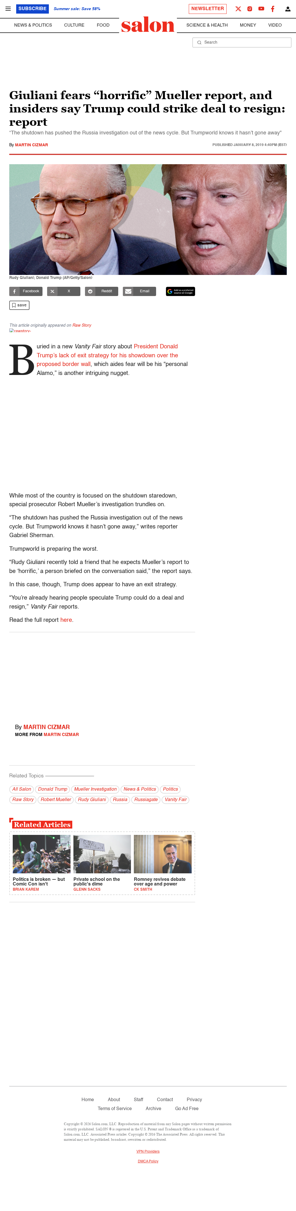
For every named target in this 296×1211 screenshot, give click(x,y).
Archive (153, 1109)
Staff (138, 1100)
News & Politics (33, 25)
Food (103, 25)
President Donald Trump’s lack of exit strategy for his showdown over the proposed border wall (107, 355)
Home (88, 1100)
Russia (120, 800)
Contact (165, 1100)
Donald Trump (52, 789)
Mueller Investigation (95, 789)
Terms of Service (115, 1109)
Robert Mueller (55, 800)
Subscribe (32, 9)
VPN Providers (148, 1151)
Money (248, 25)
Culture (74, 25)
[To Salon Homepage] (148, 24)
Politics (170, 789)
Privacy (194, 1100)
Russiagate (146, 800)
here (66, 620)
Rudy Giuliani (92, 800)
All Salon (21, 789)
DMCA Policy (148, 1161)
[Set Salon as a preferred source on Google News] (180, 291)
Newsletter (207, 9)
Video (275, 25)
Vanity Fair (175, 800)
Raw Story (81, 325)
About (114, 1100)
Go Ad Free (187, 1109)
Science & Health (207, 25)
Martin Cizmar (31, 145)
